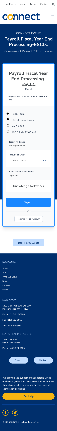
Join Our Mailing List (12, 325)
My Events (11, 4)
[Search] (53, 4)
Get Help (29, 396)
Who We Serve (9, 276)
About (23, 4)
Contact (44, 4)
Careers (6, 285)
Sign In (28, 202)
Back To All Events (28, 243)
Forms (33, 4)
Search (18, 360)
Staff (4, 272)
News (5, 281)
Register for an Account (28, 218)
